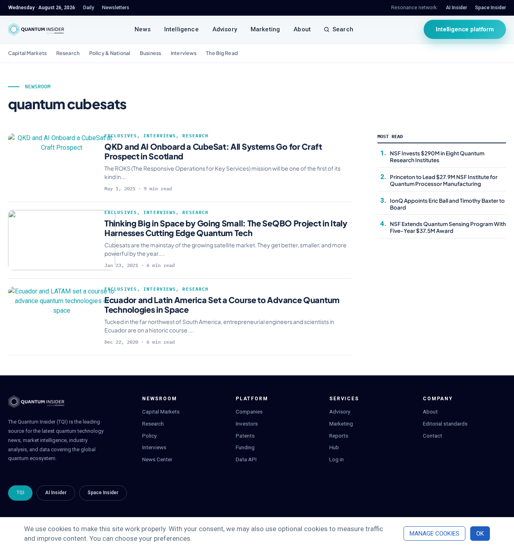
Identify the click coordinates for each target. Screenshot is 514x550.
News (143, 29)
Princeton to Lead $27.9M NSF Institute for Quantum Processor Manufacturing (444, 180)
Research (68, 53)
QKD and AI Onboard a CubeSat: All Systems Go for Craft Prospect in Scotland (213, 151)
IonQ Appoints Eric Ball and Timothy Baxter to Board (447, 204)
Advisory (224, 29)
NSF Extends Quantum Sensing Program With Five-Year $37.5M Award (448, 227)
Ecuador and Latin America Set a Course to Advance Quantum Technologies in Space (222, 304)
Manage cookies (434, 533)
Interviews (183, 53)
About (302, 29)
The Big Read (222, 53)
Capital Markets (27, 53)
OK (480, 533)
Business (150, 53)
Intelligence (181, 29)
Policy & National (109, 53)
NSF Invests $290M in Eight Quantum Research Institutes (437, 156)
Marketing (265, 29)
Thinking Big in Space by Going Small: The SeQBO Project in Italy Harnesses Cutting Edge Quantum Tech (225, 228)
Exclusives (120, 136)
